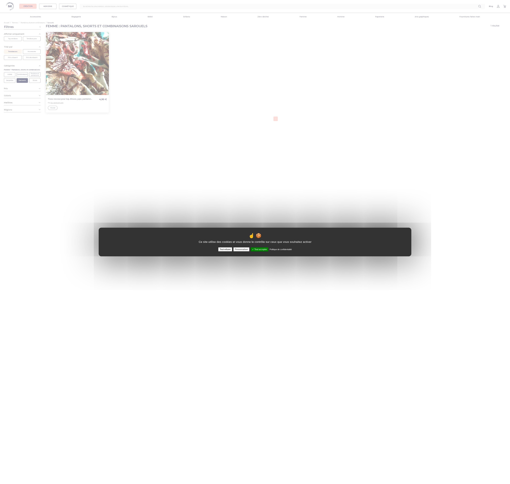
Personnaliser (241, 249)
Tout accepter (260, 249)
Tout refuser (225, 249)
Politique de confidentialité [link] (281, 249)
